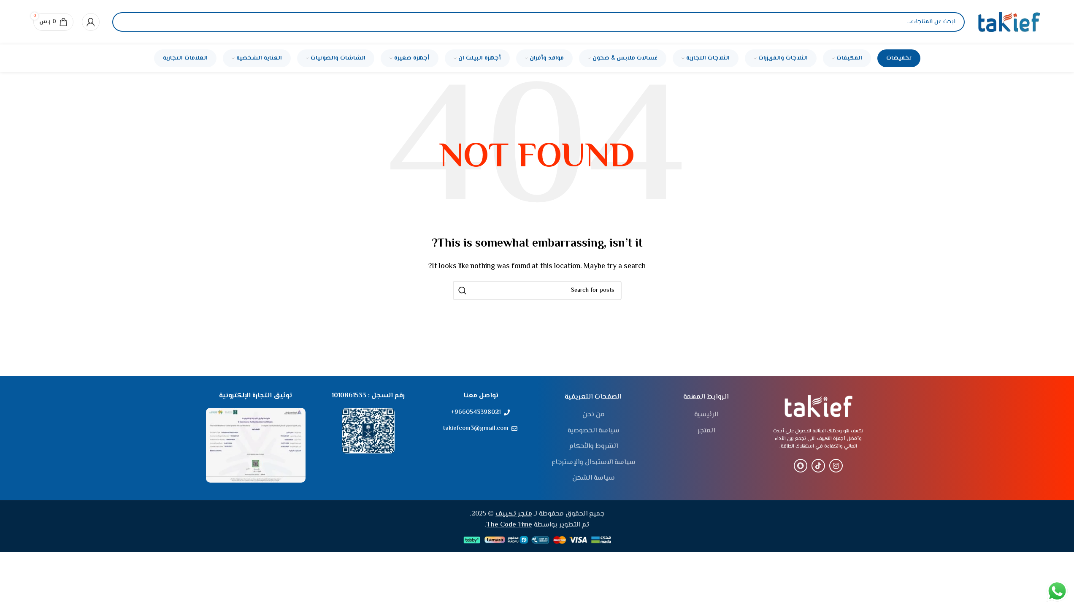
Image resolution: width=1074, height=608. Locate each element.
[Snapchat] (800, 465)
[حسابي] (91, 22)
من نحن (593, 415)
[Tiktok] (818, 465)
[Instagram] (836, 465)
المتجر (706, 431)
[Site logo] (1009, 22)
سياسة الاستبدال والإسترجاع (594, 462)
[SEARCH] (462, 290)
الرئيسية (706, 415)
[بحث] (125, 22)
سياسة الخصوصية (594, 431)
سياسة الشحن (593, 478)
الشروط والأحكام (593, 446)
